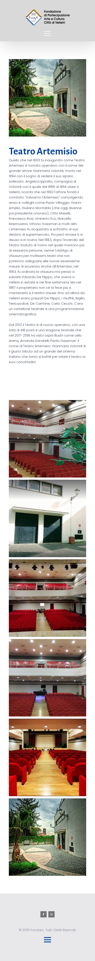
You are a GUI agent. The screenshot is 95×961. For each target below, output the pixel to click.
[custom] (51, 914)
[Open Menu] (47, 33)
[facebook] (43, 914)
